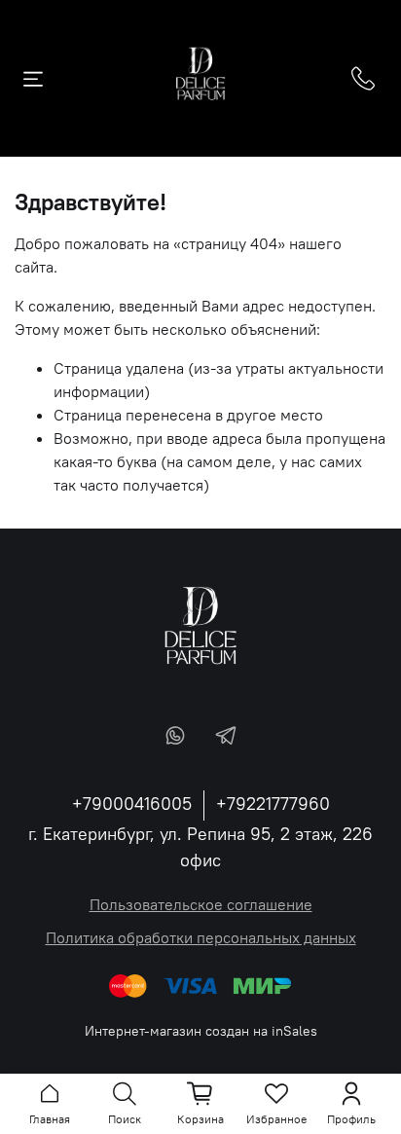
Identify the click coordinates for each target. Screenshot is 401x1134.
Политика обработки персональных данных (201, 937)
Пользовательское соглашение (201, 904)
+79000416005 (132, 803)
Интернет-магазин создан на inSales (201, 1031)
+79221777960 (273, 803)
